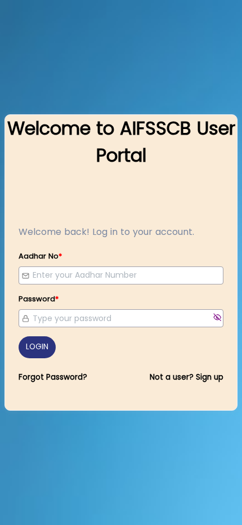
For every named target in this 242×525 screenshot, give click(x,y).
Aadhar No (40, 256)
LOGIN (37, 346)
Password (39, 298)
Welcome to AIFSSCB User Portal (121, 141)
